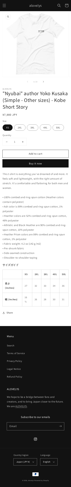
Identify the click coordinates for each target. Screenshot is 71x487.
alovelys (31, 480)
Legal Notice (14, 368)
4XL (45, 127)
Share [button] (10, 312)
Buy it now (35, 163)
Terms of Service (16, 353)
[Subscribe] (60, 426)
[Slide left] (28, 81)
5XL (58, 127)
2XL (20, 127)
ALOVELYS (21, 406)
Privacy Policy (14, 361)
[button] (4, 5)
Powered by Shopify (41, 480)
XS (7, 127)
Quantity (7, 135)
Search (10, 345)
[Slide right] (43, 81)
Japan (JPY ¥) (23, 461)
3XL (33, 127)
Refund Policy (14, 376)
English (46, 461)
